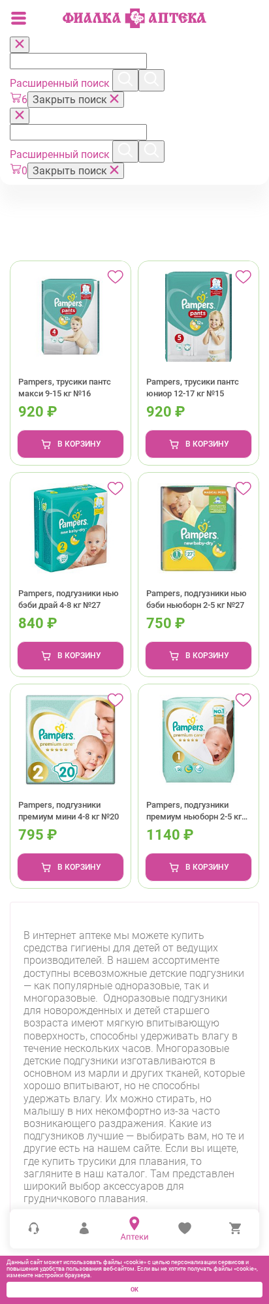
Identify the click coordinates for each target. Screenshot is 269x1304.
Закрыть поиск (71, 99)
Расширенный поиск (61, 83)
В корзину (79, 444)
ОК (134, 1289)
